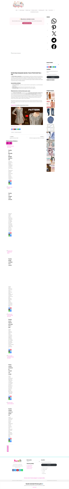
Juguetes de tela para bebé (14, 137)
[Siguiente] (10, 143)
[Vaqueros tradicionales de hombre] (53, 112)
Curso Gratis (51, 10)
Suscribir (53, 77)
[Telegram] (54, 42)
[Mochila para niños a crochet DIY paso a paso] (53, 144)
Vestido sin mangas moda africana (10, 196)
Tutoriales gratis (41, 10)
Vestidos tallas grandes (18, 132)
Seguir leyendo (34, 487)
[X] (54, 36)
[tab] (8, 449)
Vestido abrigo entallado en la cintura (10, 262)
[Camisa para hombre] (53, 120)
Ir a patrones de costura (27, 23)
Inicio (16, 10)
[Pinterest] (54, 30)
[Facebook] (54, 49)
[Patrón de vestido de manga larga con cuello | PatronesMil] (53, 96)
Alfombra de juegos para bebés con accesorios (36, 137)
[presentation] (10, 146)
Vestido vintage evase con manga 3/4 (10, 412)
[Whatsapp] (22, 470)
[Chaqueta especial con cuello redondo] (53, 152)
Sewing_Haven (15, 126)
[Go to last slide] (7, 143)
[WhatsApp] (54, 23)
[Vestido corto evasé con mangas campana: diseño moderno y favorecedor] (53, 160)
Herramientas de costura (34, 11)
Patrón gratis (13, 105)
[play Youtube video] (27, 116)
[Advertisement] (39, 4)
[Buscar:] (53, 64)
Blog (46, 10)
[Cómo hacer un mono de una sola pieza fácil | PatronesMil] (53, 104)
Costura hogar (22, 10)
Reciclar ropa (28, 10)
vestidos (12, 132)
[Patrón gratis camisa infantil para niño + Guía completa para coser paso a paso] (53, 136)
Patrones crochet (34, 10)
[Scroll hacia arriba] (67, 484)
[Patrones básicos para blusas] (53, 128)
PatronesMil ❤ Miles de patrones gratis (52, 480)
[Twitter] (15, 470)
